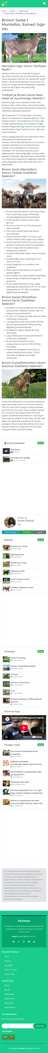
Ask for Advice (10, 532)
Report (40, 532)
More (40, 443)
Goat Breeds (9, 1003)
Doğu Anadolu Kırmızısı (30, 126)
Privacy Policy (9, 974)
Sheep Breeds (9, 998)
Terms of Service (10, 970)
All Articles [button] (27, 532)
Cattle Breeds (9, 994)
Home (4, 11)
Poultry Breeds (9, 1007)
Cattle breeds (24, 11)
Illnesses (7, 990)
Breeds (12, 11)
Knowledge (8, 965)
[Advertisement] (24, 488)
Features (7, 961)
